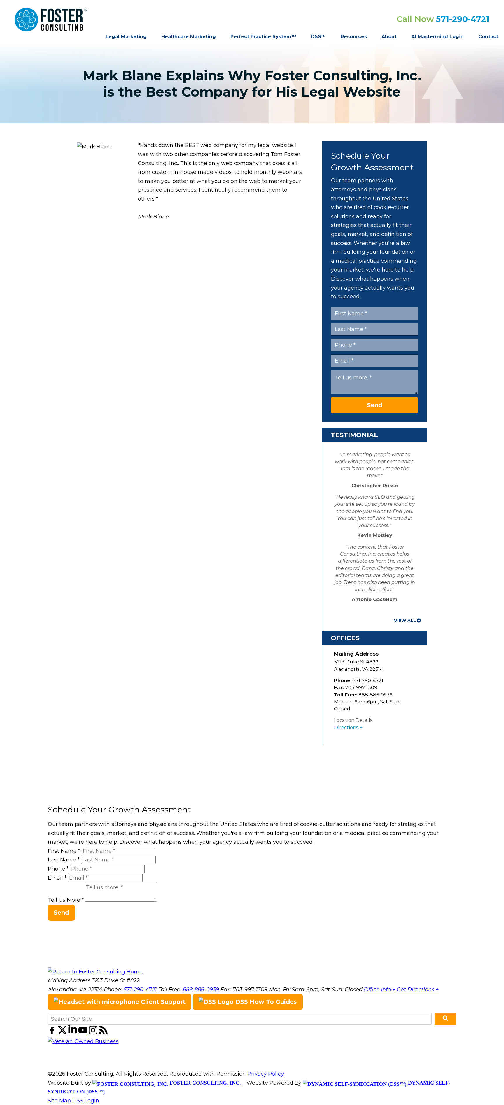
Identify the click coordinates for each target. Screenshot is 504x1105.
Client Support (162, 1001)
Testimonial (354, 435)
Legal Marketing (126, 36)
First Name (64, 851)
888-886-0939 (201, 989)
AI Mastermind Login (437, 36)
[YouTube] (83, 1032)
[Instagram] (94, 1032)
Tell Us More (66, 900)
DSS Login (85, 1100)
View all (405, 620)
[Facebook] (53, 1032)
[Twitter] (63, 1032)
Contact (488, 36)
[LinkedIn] (73, 1032)
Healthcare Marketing (188, 36)
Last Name (64, 860)
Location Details (353, 720)
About (389, 36)
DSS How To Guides (265, 1001)
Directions (346, 727)
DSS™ (318, 36)
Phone (58, 869)
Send (374, 405)
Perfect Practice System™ (263, 36)
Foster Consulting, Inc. (204, 1083)
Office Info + (379, 989)
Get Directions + (418, 989)
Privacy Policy (265, 1074)
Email (57, 878)
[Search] (445, 1019)
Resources (354, 36)
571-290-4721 (462, 19)
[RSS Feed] (103, 1032)
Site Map (59, 1100)
